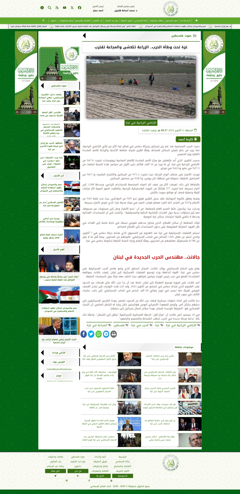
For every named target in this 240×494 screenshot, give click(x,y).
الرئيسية (122, 457)
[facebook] (79, 7)
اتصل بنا (100, 476)
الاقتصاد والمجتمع (82, 21)
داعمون (54, 21)
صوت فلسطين (171, 21)
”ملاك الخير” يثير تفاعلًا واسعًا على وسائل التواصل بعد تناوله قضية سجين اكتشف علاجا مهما (140, 26)
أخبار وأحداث (185, 21)
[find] (49, 7)
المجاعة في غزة (97, 325)
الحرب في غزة (140, 325)
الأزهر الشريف (122, 471)
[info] (42, 7)
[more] (43, 20)
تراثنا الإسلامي (141, 21)
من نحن (77, 471)
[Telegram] (106, 334)
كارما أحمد (185, 139)
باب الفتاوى (97, 21)
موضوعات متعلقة (184, 347)
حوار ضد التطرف (111, 21)
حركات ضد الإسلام (55, 466)
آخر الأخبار (59, 176)
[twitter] (72, 7)
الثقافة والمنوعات (100, 471)
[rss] (57, 7)
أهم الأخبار (59, 249)
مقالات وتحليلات (156, 21)
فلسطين (120, 325)
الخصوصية (123, 476)
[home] (196, 20)
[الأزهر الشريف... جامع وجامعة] (59, 63)
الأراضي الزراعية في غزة (181, 325)
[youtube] (64, 7)
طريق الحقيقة (126, 21)
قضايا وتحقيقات (66, 21)
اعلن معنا (55, 471)
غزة (157, 325)
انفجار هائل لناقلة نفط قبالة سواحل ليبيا (74, 26)
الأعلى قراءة (58, 353)
